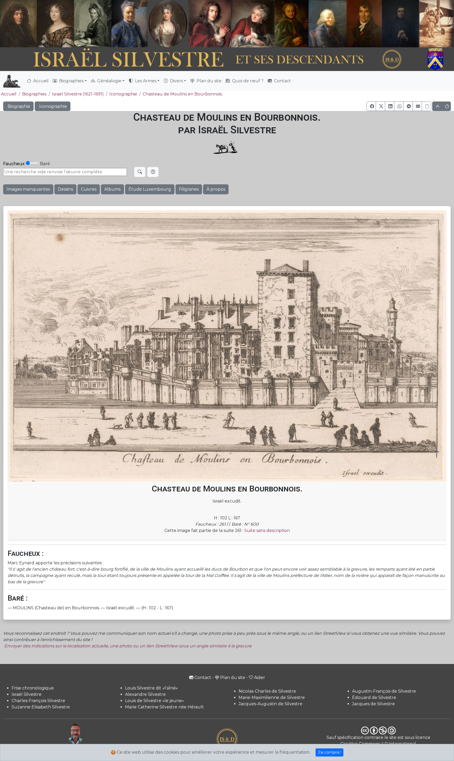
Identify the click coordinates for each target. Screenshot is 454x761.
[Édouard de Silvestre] (400, 23)
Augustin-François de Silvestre (384, 691)
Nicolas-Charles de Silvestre (267, 691)
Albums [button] (112, 189)
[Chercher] (139, 172)
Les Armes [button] (145, 80)
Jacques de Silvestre (373, 703)
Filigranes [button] (189, 189)
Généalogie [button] (108, 80)
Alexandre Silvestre (145, 694)
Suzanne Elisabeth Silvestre (41, 706)
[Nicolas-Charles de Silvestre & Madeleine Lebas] (231, 23)
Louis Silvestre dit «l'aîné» (151, 688)
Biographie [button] (18, 106)
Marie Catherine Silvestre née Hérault (164, 706)
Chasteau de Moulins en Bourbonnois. (183, 94)
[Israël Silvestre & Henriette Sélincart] (37, 24)
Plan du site (208, 80)
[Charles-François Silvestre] (92, 23)
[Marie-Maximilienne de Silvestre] (291, 23)
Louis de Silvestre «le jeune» (154, 700)
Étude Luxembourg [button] (149, 189)
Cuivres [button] (88, 189)
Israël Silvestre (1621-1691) (78, 94)
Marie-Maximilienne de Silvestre (272, 697)
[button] (371, 106)
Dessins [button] (65, 189)
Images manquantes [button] (28, 189)
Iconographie (123, 94)
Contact (282, 80)
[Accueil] (209, 59)
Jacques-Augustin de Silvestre (270, 703)
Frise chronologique (33, 688)
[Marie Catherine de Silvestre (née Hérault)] (167, 23)
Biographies (34, 94)
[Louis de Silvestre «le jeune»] (129, 23)
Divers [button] (176, 80)
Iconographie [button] (52, 106)
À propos (216, 189)
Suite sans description (267, 530)
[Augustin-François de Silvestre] (364, 23)
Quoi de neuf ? (247, 80)
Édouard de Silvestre (374, 697)
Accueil (40, 80)
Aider (259, 677)
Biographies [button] (71, 80)
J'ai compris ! (329, 752)
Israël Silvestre (27, 694)
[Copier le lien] (426, 106)
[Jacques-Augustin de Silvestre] (327, 23)
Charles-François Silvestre (38, 700)
